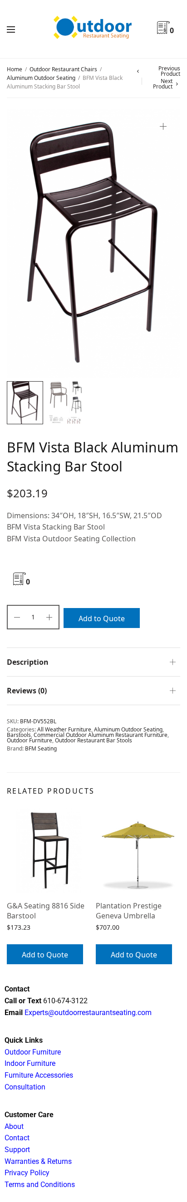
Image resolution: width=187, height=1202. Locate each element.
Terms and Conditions (40, 1184)
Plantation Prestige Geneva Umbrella (129, 911)
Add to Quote (102, 618)
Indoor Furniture (30, 1063)
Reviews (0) (27, 691)
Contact (17, 1137)
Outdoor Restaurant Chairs (63, 69)
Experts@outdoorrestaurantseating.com (87, 1012)
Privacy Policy (27, 1172)
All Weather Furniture (64, 729)
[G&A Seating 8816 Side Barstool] (49, 850)
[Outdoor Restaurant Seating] (93, 29)
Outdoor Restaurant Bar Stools (93, 740)
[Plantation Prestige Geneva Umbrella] (138, 850)
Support (17, 1149)
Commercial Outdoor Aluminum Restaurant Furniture (100, 735)
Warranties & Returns (38, 1161)
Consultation (25, 1087)
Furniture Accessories (39, 1075)
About (14, 1126)
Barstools (19, 735)
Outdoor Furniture (29, 740)
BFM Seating (41, 748)
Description (28, 662)
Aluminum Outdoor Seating (41, 78)
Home (14, 69)
